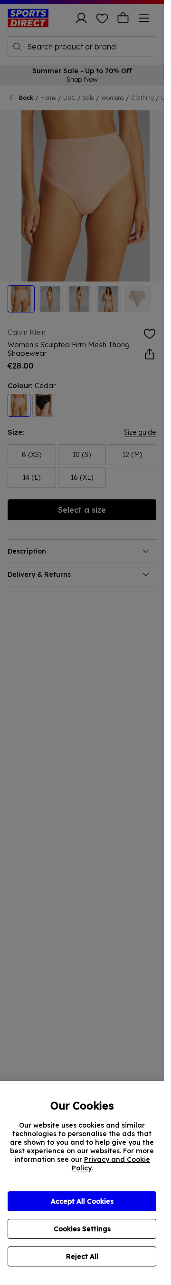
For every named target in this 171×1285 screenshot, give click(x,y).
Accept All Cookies (82, 1201)
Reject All (82, 1256)
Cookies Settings (82, 1229)
